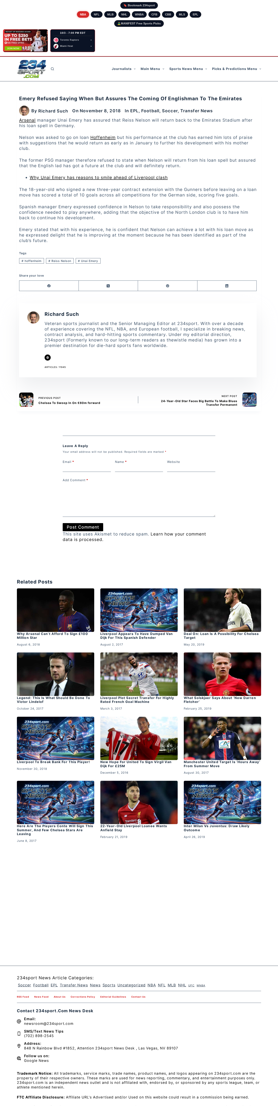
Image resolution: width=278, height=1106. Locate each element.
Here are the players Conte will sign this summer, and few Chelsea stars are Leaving (55, 830)
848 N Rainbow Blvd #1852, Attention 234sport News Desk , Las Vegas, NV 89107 (101, 1048)
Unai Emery (88, 261)
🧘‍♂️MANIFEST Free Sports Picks (139, 23)
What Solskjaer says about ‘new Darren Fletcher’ (220, 700)
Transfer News (196, 110)
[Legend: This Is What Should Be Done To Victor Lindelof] (55, 674)
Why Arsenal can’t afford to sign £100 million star (52, 636)
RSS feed (23, 997)
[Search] (52, 68)
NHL (124, 14)
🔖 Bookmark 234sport (139, 5)
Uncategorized (131, 985)
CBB (168, 14)
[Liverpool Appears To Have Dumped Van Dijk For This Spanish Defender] (139, 610)
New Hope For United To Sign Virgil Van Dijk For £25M (136, 764)
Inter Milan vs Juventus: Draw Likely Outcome (217, 828)
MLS (182, 14)
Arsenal (27, 120)
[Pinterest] (167, 286)
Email (68, 462)
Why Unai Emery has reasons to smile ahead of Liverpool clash (99, 177)
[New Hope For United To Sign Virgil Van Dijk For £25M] (139, 738)
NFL (97, 14)
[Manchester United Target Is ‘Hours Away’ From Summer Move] (222, 738)
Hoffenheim (103, 137)
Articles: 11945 (55, 367)
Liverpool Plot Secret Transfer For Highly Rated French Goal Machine (137, 700)
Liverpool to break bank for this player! (53, 762)
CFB (154, 14)
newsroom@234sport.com (48, 1023)
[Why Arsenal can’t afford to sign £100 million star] (55, 610)
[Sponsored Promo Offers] (25, 40)
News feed (41, 997)
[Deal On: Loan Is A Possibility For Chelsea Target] (222, 610)
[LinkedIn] (227, 286)
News (95, 985)
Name (121, 462)
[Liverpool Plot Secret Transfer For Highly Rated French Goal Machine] (139, 674)
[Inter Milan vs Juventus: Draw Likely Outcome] (222, 802)
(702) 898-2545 (39, 1036)
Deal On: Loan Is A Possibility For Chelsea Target (221, 636)
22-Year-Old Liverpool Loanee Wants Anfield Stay (133, 828)
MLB (110, 14)
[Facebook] (49, 286)
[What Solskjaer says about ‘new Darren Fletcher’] (222, 674)
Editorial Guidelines (113, 997)
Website (173, 462)
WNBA (139, 14)
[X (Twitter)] (108, 286)
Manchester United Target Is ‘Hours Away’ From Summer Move (222, 764)
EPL (195, 14)
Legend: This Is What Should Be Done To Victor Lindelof (53, 700)
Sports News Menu (186, 69)
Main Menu (150, 69)
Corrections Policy (83, 997)
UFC (191, 985)
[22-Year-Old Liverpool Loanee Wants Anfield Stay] (139, 802)
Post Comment (83, 527)
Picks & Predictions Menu (234, 69)
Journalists (122, 69)
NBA (83, 14)
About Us (60, 997)
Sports (109, 985)
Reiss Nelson (59, 261)
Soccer (170, 110)
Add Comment (75, 480)
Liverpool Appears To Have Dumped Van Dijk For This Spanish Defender (136, 636)
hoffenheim (32, 261)
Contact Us (138, 997)
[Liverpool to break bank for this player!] (55, 738)
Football (150, 110)
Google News (36, 1060)
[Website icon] (48, 357)
